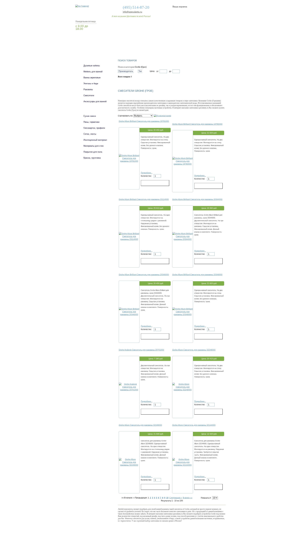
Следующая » (175, 498)
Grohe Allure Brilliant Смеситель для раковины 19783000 (197, 124)
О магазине (124, 48)
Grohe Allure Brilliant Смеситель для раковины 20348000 (197, 275)
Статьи (171, 48)
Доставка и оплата (149, 48)
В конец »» (187, 498)
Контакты (213, 48)
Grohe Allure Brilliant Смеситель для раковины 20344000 (197, 199)
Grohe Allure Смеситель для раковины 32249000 (140, 425)
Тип (140, 71)
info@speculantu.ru (132, 12)
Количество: (146, 176)
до (170, 71)
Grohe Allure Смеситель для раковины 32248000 (193, 350)
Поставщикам (192, 48)
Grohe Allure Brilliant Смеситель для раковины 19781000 (144, 121)
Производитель (126, 71)
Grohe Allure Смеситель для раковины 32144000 (193, 425)
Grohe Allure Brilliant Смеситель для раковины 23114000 (144, 199)
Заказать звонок (92, 37)
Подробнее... (146, 173)
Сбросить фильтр (132, 82)
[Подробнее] (129, 161)
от (158, 71)
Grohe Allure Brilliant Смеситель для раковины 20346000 (144, 275)
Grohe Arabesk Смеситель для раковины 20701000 (141, 350)
